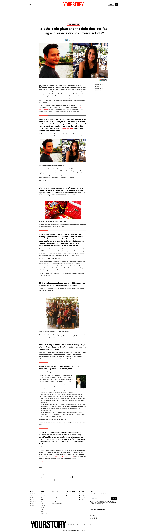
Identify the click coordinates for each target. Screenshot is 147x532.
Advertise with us (62, 470)
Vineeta (68, 477)
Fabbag (74, 480)
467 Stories (79, 40)
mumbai (49, 474)
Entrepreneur (54, 483)
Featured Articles (73, 24)
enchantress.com (53, 456)
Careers (74, 524)
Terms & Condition (88, 524)
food (70, 474)
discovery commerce (62, 480)
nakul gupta (43, 483)
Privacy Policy (80, 524)
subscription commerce (46, 480)
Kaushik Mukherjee (56, 477)
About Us (70, 524)
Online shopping (60, 474)
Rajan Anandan (67, 128)
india (41, 474)
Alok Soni (71, 40)
